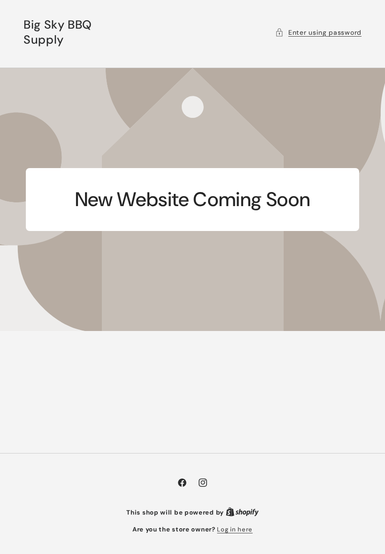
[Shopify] (242, 512)
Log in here (235, 529)
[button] (318, 32)
